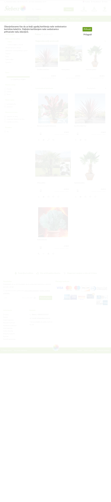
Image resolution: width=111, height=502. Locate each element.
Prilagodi (87, 35)
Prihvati (87, 29)
